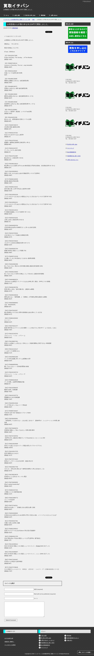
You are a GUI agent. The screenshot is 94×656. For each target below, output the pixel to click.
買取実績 (43, 15)
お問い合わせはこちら (72, 159)
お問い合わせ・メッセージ (47, 640)
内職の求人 (69, 640)
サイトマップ (70, 148)
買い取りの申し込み (30, 15)
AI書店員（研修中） (9, 641)
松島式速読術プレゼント (73, 638)
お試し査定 (17, 15)
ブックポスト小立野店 (10, 645)
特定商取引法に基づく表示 (74, 156)
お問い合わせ (54, 15)
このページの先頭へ (86, 652)
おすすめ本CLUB (8, 638)
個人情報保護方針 (71, 152)
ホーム (7, 15)
